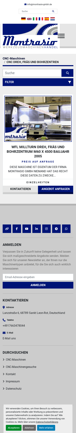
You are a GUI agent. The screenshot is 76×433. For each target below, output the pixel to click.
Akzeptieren (14, 427)
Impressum (13, 381)
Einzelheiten (38, 182)
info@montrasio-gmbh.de (39, 4)
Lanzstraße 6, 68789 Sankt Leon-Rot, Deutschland (34, 313)
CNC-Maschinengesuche (21, 367)
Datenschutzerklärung (47, 422)
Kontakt (11, 374)
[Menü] (61, 36)
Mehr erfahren (46, 427)
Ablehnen (29, 427)
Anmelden (38, 285)
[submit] (53, 11)
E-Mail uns (9, 338)
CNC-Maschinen (16, 359)
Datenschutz (14, 388)
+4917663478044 (14, 325)
